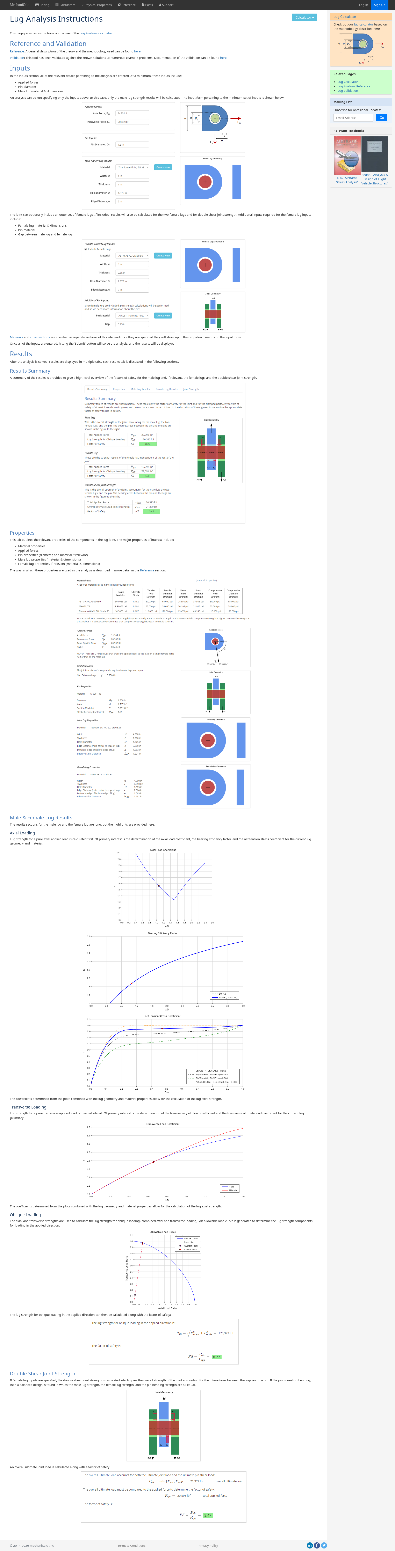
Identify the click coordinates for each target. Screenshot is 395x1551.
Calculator (303, 17)
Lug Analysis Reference (354, 86)
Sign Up (379, 5)
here (137, 51)
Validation (17, 58)
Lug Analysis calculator (96, 33)
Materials (16, 337)
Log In (363, 5)
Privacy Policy (208, 1545)
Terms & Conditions (131, 1545)
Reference (17, 51)
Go (382, 117)
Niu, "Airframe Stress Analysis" (347, 180)
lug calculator (363, 24)
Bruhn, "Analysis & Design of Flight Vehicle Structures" (374, 179)
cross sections (40, 337)
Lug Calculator (344, 16)
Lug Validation (348, 90)
